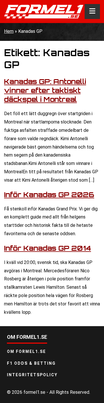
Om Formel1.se (26, 351)
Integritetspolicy (32, 374)
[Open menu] (92, 11)
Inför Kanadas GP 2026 (49, 194)
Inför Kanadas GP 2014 (47, 248)
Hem (9, 31)
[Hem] (43, 11)
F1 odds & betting (31, 363)
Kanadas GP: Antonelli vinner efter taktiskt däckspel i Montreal (45, 90)
